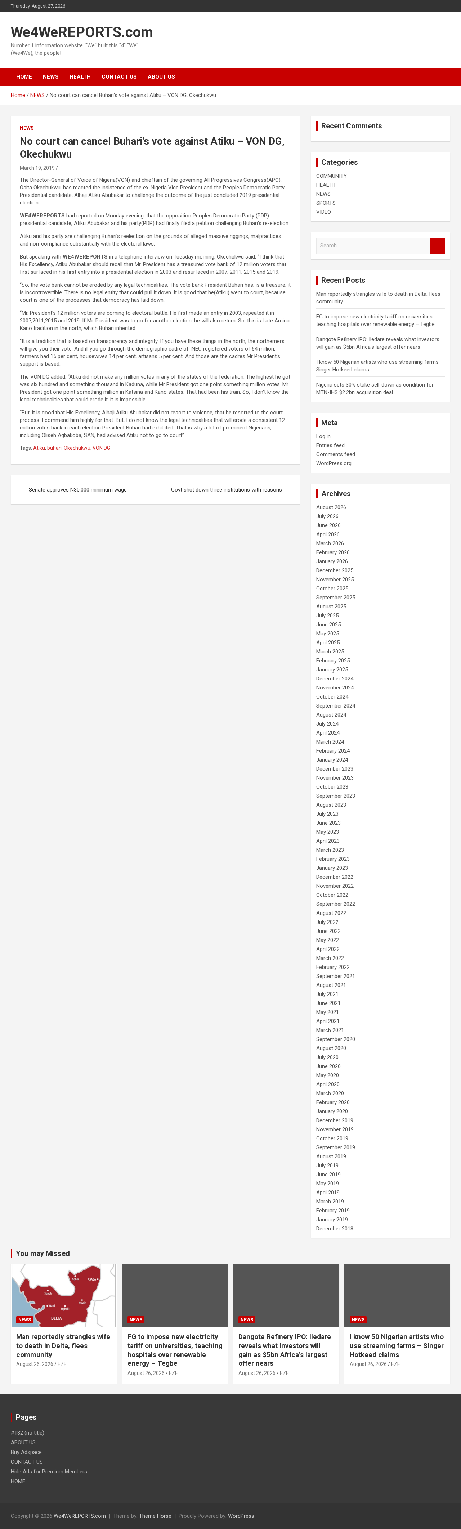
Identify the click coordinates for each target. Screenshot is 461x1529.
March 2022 (330, 958)
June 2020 (328, 1066)
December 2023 (334, 769)
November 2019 (335, 1129)
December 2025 (334, 570)
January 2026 (332, 561)
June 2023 (328, 823)
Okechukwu (77, 448)
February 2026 (333, 552)
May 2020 (327, 1075)
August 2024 (331, 714)
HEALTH (80, 77)
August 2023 (331, 805)
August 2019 (331, 1156)
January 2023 (332, 868)
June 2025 (328, 624)
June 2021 (328, 1003)
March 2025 (330, 651)
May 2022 (327, 940)
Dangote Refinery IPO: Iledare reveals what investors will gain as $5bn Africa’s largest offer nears (284, 1349)
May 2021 (327, 1012)
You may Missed (43, 1253)
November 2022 (335, 886)
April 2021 (328, 1021)
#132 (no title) (27, 1432)
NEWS (51, 77)
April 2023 (328, 841)
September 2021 (335, 976)
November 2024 (335, 687)
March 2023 (330, 850)
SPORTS (326, 203)
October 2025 (332, 588)
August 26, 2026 (34, 1364)
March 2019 (330, 1201)
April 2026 (328, 534)
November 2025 (335, 579)
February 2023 (333, 859)
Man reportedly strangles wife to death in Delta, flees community (63, 1345)
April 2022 (328, 949)
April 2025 (328, 642)
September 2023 (335, 796)
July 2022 (327, 922)
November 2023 (335, 778)
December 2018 (334, 1228)
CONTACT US (119, 77)
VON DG (101, 448)
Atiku (39, 448)
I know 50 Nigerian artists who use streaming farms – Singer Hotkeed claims (397, 1345)
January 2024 (332, 760)
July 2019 (327, 1165)
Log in (323, 436)
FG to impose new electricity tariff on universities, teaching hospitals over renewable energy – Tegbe (175, 1349)
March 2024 (330, 742)
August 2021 (331, 985)
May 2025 (327, 633)
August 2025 (331, 606)
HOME (24, 77)
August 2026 (331, 507)
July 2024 (327, 724)
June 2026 (328, 525)
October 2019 (332, 1138)
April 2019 (328, 1192)
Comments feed (335, 454)
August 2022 (331, 913)
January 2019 (332, 1219)
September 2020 (335, 1039)
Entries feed (330, 445)
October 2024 (332, 696)
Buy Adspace (26, 1452)
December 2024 (334, 678)
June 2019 (328, 1174)
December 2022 (334, 877)
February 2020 (333, 1102)
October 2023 (332, 787)
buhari (54, 448)
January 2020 (332, 1111)
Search (437, 246)
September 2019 (335, 1147)
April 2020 (328, 1084)
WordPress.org (334, 463)
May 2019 (327, 1183)
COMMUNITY (331, 176)
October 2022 (332, 895)
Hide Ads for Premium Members (49, 1471)
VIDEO (323, 212)
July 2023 (327, 814)
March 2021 (330, 1030)
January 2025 (332, 669)
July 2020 (327, 1057)
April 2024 (328, 733)
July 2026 (327, 516)
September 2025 (335, 597)
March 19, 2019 (37, 168)
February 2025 (333, 660)
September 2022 (335, 904)
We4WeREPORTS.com (82, 32)
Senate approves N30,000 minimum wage (78, 489)
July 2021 (327, 994)
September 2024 (335, 705)
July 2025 (327, 615)
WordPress (241, 1516)
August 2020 (331, 1048)
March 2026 (330, 543)
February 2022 (333, 967)
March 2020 (330, 1093)
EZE (62, 1364)
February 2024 (333, 751)
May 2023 (327, 832)
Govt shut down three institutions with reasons (226, 489)
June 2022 (328, 931)
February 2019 (333, 1210)
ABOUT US (161, 77)
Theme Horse (155, 1516)
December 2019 (334, 1120)
